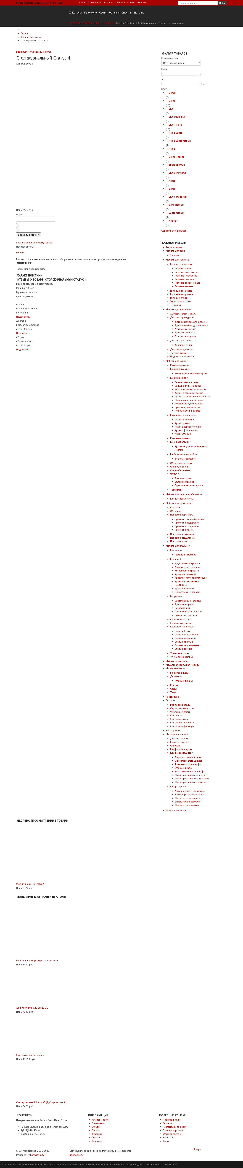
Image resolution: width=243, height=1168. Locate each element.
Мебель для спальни (177, 545)
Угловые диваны (184, 680)
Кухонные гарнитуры (181, 415)
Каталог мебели (100, 1119)
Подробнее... (23, 316)
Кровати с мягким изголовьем (191, 577)
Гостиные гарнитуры (181, 264)
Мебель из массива (176, 661)
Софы (173, 688)
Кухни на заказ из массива (189, 392)
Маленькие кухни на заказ (189, 400)
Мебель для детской (177, 309)
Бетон (172, 188)
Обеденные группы (181, 463)
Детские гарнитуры (180, 317)
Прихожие (90, 12)
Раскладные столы (180, 704)
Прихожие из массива (182, 534)
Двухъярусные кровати (187, 567)
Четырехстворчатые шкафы (190, 771)
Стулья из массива (184, 481)
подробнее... (77, 1154)
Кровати (174, 559)
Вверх (197, 1149)
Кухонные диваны (180, 438)
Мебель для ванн (175, 250)
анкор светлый (177, 164)
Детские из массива (185, 329)
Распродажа (172, 696)
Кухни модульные (180, 368)
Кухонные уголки (179, 441)
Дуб (171, 108)
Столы (169, 700)
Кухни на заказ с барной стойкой (192, 396)
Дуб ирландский (178, 196)
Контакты (142, 2)
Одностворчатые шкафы (188, 760)
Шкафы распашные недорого (191, 775)
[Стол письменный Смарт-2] (35, 1033)
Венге (172, 100)
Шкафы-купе (177, 786)
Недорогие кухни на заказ (189, 403)
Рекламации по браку (174, 1126)
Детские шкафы (179, 738)
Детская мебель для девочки (191, 321)
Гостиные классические (187, 272)
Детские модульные (181, 349)
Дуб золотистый (177, 172)
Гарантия (167, 1123)
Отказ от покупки (172, 1133)
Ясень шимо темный (180, 140)
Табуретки (175, 489)
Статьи (166, 1141)
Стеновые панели (179, 466)
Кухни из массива (179, 365)
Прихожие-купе (178, 541)
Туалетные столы (179, 653)
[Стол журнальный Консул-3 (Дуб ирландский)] (35, 1080)
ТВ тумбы (175, 305)
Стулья (173, 473)
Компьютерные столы (182, 498)
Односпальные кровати (187, 592)
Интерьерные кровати (187, 570)
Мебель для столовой (182, 454)
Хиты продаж (173, 730)
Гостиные (114, 12)
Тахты (173, 692)
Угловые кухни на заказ (187, 410)
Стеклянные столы (180, 711)
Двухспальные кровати (187, 563)
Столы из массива (179, 719)
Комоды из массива (185, 554)
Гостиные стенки (178, 297)
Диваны (174, 676)
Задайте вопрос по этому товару (34, 242)
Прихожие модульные (182, 537)
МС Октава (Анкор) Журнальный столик (37, 960)
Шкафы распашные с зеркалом (192, 778)
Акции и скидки (174, 247)
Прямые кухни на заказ (187, 407)
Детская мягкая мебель (183, 313)
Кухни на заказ (178, 377)
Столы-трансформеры (182, 726)
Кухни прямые (182, 423)
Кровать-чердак (183, 345)
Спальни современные (187, 645)
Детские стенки (178, 353)
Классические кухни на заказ (190, 389)
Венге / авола (176, 156)
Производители (171, 1119)
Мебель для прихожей (178, 503)
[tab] (186, 58)
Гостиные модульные (181, 294)
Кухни (102, 12)
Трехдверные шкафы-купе (189, 794)
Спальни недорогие (185, 638)
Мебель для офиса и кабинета (182, 494)
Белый (172, 92)
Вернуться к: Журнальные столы (33, 51)
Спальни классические (187, 634)
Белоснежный (176, 204)
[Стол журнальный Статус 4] (45, 852)
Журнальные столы (180, 301)
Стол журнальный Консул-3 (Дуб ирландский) (40, 1102)
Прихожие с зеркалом (187, 526)
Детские (139, 12)
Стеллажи (175, 745)
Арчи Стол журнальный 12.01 (32, 1007)
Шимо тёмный (176, 212)
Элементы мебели (176, 810)
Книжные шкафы (179, 742)
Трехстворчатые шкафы (188, 764)
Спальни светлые (184, 641)
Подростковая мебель (182, 356)
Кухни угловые (183, 433)
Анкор (172, 180)
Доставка (120, 2)
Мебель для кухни (176, 361)
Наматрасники (182, 607)
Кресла (174, 685)
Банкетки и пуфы (179, 672)
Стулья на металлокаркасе (189, 485)
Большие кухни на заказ (188, 385)
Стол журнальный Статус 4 (30, 883)
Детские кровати (179, 340)
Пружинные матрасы (186, 615)
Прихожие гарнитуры (181, 514)
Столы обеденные (180, 470)
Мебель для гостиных (177, 259)
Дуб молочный (177, 116)
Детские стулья (183, 478)
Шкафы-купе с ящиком (187, 805)
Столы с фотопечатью (182, 722)
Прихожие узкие (184, 529)
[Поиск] (205, 84)
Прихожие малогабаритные (190, 519)
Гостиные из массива (181, 290)
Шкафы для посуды (181, 749)
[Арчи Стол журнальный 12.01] (35, 985)
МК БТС (20, 252)
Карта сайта (169, 1137)
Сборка (131, 2)
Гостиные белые (183, 268)
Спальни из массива (180, 619)
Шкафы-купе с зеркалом (188, 801)
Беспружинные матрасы (188, 600)
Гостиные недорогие (186, 275)
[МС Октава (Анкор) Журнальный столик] (45, 928)
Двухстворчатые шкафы (188, 757)
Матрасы (175, 596)
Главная (82, 2)
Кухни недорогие (184, 419)
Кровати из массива (185, 574)
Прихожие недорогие (187, 522)
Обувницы (175, 511)
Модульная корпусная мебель (182, 664)
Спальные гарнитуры (181, 626)
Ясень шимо (175, 132)
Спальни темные (183, 648)
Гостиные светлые (184, 279)
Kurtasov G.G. (37, 1154)
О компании (95, 2)
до (162, 79)
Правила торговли (173, 1130)
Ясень (172, 148)
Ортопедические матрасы (189, 611)
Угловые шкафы (183, 767)
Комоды (174, 550)
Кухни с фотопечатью (186, 430)
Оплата (108, 2)
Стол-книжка (176, 715)
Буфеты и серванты (185, 458)
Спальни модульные (181, 623)
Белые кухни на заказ (186, 382)
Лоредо (173, 220)
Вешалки (175, 507)
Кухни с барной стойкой (188, 426)
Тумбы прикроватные (182, 656)
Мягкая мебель (174, 668)
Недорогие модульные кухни (191, 373)
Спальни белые (183, 631)
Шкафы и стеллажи (176, 734)
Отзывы (96, 1126)
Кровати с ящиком (184, 588)
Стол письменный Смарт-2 (30, 1055)
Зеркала (174, 255)
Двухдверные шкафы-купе (190, 791)
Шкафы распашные (180, 752)
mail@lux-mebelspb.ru (103, 23)
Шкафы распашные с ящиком (191, 782)
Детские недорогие (186, 336)
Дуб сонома (175, 124)
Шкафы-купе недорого (187, 798)
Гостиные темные (184, 286)
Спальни (127, 12)
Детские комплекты (185, 332)
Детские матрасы (184, 604)
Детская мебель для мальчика (191, 325)
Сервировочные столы (182, 708)
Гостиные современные (187, 282)
